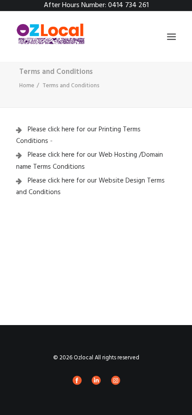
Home (26, 85)
